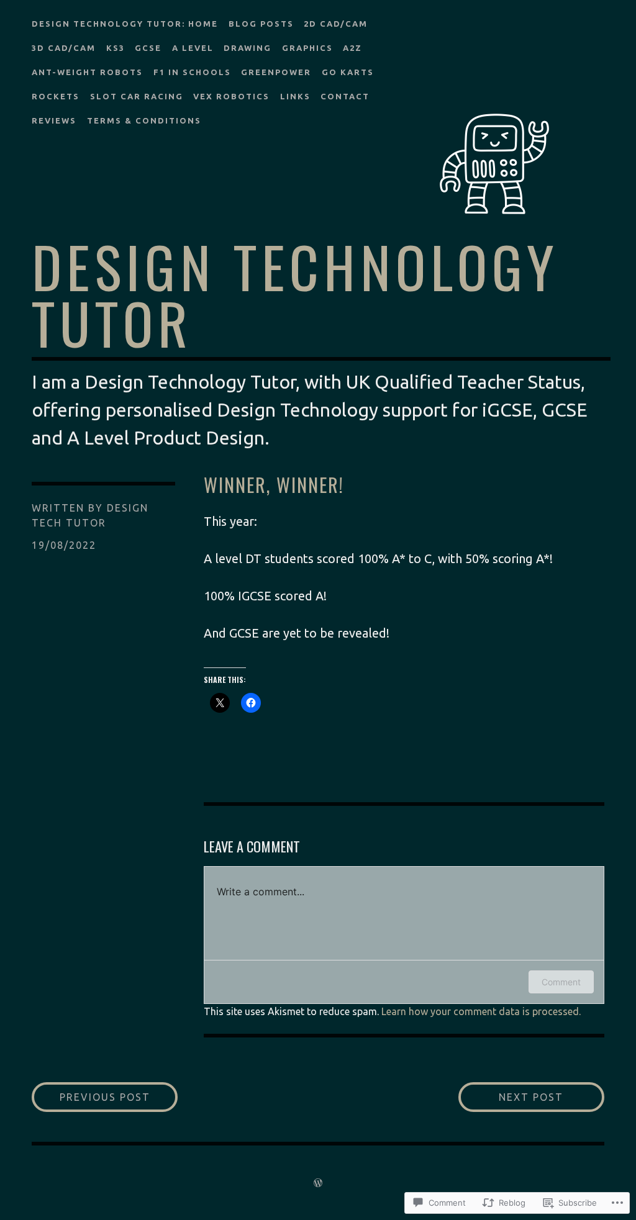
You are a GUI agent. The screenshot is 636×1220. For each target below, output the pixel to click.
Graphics (307, 47)
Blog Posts (261, 23)
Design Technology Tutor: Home (125, 23)
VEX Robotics (231, 96)
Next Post (511, 1097)
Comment (561, 982)
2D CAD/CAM (336, 23)
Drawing (247, 47)
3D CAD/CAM (64, 47)
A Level (193, 47)
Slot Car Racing (136, 96)
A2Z (352, 47)
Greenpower (276, 72)
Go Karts (348, 72)
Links (295, 96)
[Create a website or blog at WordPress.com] (318, 1182)
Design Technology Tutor (295, 294)
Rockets (56, 96)
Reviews (54, 120)
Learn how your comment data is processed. (481, 1011)
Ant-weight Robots (87, 72)
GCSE (148, 47)
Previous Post (91, 1097)
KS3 (115, 47)
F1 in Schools (192, 72)
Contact (345, 96)
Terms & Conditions (144, 120)
